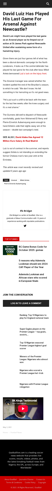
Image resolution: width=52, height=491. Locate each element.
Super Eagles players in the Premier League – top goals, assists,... (33, 332)
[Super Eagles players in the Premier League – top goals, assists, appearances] (10, 334)
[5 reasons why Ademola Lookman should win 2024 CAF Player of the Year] (10, 266)
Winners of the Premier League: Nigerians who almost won (34, 359)
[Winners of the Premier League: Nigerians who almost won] (10, 362)
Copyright (42, 482)
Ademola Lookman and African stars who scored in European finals (33, 277)
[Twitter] (26, 226)
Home (5, 432)
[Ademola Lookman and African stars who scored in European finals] (10, 280)
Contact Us (40, 479)
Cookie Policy (30, 482)
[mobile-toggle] (5, 4)
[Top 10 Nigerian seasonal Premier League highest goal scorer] (10, 348)
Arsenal (14, 180)
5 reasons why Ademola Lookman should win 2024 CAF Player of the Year (33, 264)
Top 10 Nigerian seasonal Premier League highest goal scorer (33, 346)
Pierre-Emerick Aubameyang (15, 183)
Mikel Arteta (24, 180)
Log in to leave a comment (26, 303)
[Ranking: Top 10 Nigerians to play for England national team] (10, 321)
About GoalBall (11, 479)
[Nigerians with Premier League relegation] (10, 390)
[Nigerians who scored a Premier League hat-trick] (10, 376)
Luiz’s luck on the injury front (33, 73)
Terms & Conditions (14, 482)
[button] (48, 4)
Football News (16, 432)
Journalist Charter (26, 479)
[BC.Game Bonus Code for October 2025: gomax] (10, 250)
